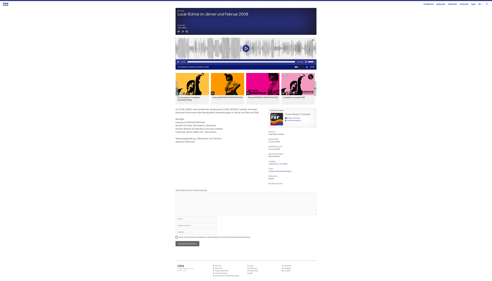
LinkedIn (286, 271)
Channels (464, 4)
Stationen (452, 4)
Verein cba (218, 268)
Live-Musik (283, 164)
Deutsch (271, 178)
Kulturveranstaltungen (283, 171)
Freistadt (271, 171)
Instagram (287, 268)
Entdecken (428, 4)
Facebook (287, 266)
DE (479, 4)
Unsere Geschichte (221, 271)
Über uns (217, 266)
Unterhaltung (273, 164)
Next (315, 88)
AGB (251, 273)
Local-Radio (181, 28)
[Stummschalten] (306, 62)
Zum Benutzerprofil (293, 120)
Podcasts (440, 4)
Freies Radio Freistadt (276, 134)
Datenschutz (253, 271)
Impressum (253, 268)
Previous (177, 88)
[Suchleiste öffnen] (487, 4)
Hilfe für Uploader (220, 273)
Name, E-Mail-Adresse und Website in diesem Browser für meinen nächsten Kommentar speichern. (215, 237)
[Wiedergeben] (178, 62)
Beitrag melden (275, 184)
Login (473, 4)
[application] (246, 61)
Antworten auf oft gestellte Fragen (226, 276)
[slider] (241, 61)
